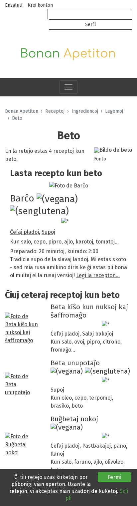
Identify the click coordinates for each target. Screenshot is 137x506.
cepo (40, 241)
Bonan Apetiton (21, 111)
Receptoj (55, 111)
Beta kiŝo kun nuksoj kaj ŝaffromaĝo (89, 311)
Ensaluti (13, 5)
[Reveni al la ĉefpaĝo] (68, 52)
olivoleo (114, 462)
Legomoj (114, 111)
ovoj (79, 342)
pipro (55, 241)
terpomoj (100, 398)
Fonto (100, 159)
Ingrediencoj (84, 111)
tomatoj (105, 241)
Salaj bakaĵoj (97, 334)
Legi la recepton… (98, 275)
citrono (111, 342)
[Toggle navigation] (68, 87)
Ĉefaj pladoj (24, 232)
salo (26, 241)
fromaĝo (61, 350)
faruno (82, 462)
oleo (67, 398)
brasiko (60, 406)
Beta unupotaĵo (75, 363)
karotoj (84, 241)
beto (77, 406)
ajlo (68, 241)
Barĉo (22, 198)
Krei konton (40, 5)
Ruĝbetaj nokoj (74, 419)
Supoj (48, 232)
